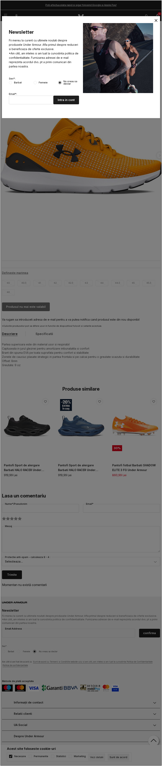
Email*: (13, 94)
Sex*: (12, 78)
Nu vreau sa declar (70, 82)
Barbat (18, 82)
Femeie (43, 82)
